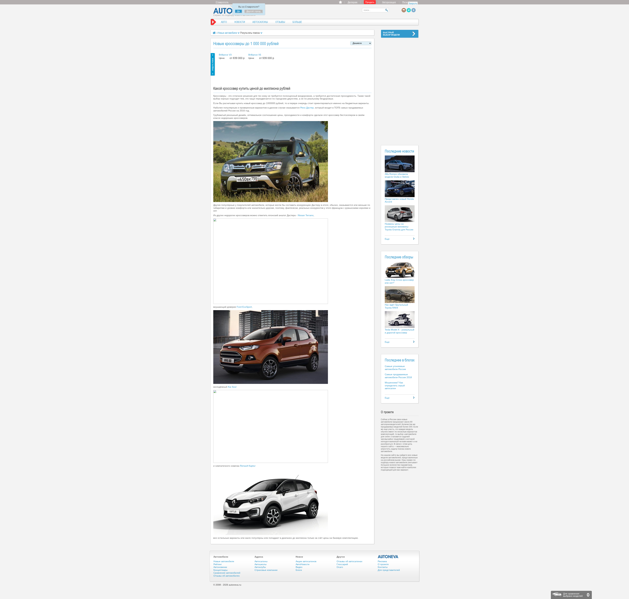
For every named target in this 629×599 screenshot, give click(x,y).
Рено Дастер (307, 107)
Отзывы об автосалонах (349, 561)
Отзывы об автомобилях (226, 575)
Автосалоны (261, 561)
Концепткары (220, 570)
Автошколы (261, 564)
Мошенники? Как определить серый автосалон (395, 385)
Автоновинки (220, 567)
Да (238, 11)
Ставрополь (222, 2)
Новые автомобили (227, 33)
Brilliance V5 (254, 54)
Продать (369, 2)
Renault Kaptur (248, 465)
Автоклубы (260, 567)
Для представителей (389, 570)
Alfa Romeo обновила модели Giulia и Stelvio (397, 175)
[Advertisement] (400, 89)
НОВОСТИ (239, 22)
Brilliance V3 (225, 54)
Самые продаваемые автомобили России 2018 (398, 376)
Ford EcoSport (244, 307)
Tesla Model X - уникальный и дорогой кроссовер (399, 331)
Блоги (299, 570)
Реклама (382, 561)
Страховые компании (266, 570)
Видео (299, 567)
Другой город (253, 11)
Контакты (383, 567)
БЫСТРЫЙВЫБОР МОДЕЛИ (391, 33)
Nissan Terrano (306, 215)
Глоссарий (342, 564)
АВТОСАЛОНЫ (260, 22)
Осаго (340, 567)
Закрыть (413, 3)
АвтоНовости (302, 564)
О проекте (383, 564)
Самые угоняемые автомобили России (395, 367)
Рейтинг (217, 564)
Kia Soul (232, 387)
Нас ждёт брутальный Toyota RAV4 (396, 306)
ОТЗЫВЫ (280, 22)
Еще (387, 239)
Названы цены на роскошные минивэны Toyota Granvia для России (399, 226)
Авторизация (389, 2)
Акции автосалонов (306, 561)
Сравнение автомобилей (226, 572)
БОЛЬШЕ (297, 22)
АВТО (224, 22)
